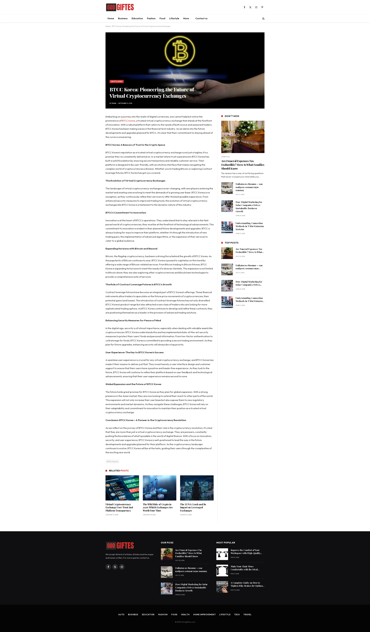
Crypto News (117, 81)
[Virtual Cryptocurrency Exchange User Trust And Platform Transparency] (122, 487)
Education (137, 18)
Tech (237, 614)
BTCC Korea (128, 120)
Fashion (151, 18)
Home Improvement (204, 614)
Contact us (201, 18)
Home (111, 18)
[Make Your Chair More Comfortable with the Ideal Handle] (222, 570)
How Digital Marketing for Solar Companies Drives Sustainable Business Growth (249, 207)
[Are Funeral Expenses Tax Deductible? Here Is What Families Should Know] (242, 137)
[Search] (263, 18)
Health (185, 614)
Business (123, 18)
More (186, 18)
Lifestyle (174, 18)
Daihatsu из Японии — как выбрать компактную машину (249, 187)
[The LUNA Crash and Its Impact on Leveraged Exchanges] (197, 487)
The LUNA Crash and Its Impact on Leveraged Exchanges (193, 507)
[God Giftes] (120, 7)
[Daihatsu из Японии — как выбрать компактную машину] (227, 188)
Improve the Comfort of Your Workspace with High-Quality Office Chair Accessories (245, 552)
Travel (247, 614)
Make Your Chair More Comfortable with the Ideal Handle (244, 568)
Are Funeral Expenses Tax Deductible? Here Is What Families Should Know (242, 164)
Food (162, 18)
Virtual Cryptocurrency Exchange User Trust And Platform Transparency (119, 507)
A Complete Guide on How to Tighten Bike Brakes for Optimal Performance (247, 584)
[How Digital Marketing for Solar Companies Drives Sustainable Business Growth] (227, 206)
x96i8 (114, 103)
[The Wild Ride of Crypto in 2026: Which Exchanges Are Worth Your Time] (159, 487)
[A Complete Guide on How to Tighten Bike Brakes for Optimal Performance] (222, 587)
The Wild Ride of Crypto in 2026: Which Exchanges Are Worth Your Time (158, 507)
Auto (121, 614)
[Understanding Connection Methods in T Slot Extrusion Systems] (227, 227)
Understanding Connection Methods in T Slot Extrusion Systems (250, 226)
